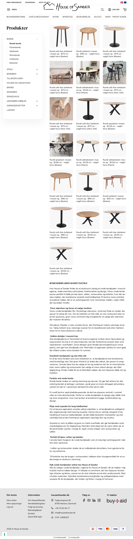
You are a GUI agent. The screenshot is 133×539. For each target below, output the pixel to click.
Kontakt (31, 513)
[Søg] (102, 9)
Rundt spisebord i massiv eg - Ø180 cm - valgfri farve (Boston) (60, 162)
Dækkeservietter (16, 105)
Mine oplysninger (14, 503)
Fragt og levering (35, 507)
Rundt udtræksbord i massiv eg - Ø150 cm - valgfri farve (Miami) (114, 162)
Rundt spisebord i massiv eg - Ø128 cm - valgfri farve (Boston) (114, 126)
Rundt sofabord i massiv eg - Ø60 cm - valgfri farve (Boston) (87, 54)
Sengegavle (13, 96)
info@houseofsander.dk (65, 512)
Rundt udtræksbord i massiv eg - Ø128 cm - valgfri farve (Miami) (87, 162)
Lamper (11, 110)
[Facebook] (83, 500)
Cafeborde (14, 59)
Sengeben (12, 92)
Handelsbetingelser (36, 503)
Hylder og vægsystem (18, 83)
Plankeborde (15, 47)
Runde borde (15, 43)
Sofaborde (13, 51)
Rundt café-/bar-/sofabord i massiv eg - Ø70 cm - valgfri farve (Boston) (61, 54)
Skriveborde (14, 55)
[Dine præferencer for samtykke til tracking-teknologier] (4, 534)
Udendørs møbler (16, 101)
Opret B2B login (35, 516)
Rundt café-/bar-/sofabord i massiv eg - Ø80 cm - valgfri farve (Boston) (61, 199)
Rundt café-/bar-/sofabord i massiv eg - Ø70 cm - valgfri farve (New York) (114, 90)
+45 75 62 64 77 (62, 508)
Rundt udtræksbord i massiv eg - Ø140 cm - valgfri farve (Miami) (87, 90)
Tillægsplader (15, 78)
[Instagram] (99, 500)
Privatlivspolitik (60, 537)
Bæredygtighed (35, 510)
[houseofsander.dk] (66, 7)
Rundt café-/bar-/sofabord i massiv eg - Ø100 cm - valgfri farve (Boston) (87, 235)
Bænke (10, 87)
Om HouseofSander (36, 500)
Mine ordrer (12, 500)
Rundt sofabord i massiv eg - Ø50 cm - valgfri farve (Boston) (114, 199)
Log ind (10, 507)
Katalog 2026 (44, 2)
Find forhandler (14, 2)
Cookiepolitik (74, 537)
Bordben (11, 74)
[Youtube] (89, 500)
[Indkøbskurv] (124, 9)
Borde (10, 39)
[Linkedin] (94, 500)
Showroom (30, 2)
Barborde (13, 63)
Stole (10, 69)
